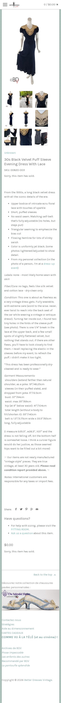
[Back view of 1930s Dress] (26, 118)
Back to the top (43, 574)
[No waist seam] (26, 137)
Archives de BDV (12, 648)
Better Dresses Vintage (38, 680)
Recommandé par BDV (15, 661)
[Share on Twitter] (21, 509)
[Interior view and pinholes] (41, 137)
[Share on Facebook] (16, 509)
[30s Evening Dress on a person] (26, 99)
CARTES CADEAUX (12, 632)
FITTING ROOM (20, 529)
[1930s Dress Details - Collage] (10, 137)
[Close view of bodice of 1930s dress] (41, 99)
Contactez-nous (11, 620)
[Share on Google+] (32, 509)
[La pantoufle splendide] (30, 609)
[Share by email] (37, 509)
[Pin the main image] (26, 509)
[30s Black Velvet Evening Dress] (30, 51)
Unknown (10, 152)
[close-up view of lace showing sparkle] (41, 118)
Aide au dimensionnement (18, 628)
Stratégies (8, 624)
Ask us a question (22, 533)
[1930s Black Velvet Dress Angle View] (10, 118)
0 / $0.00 (50, 4)
